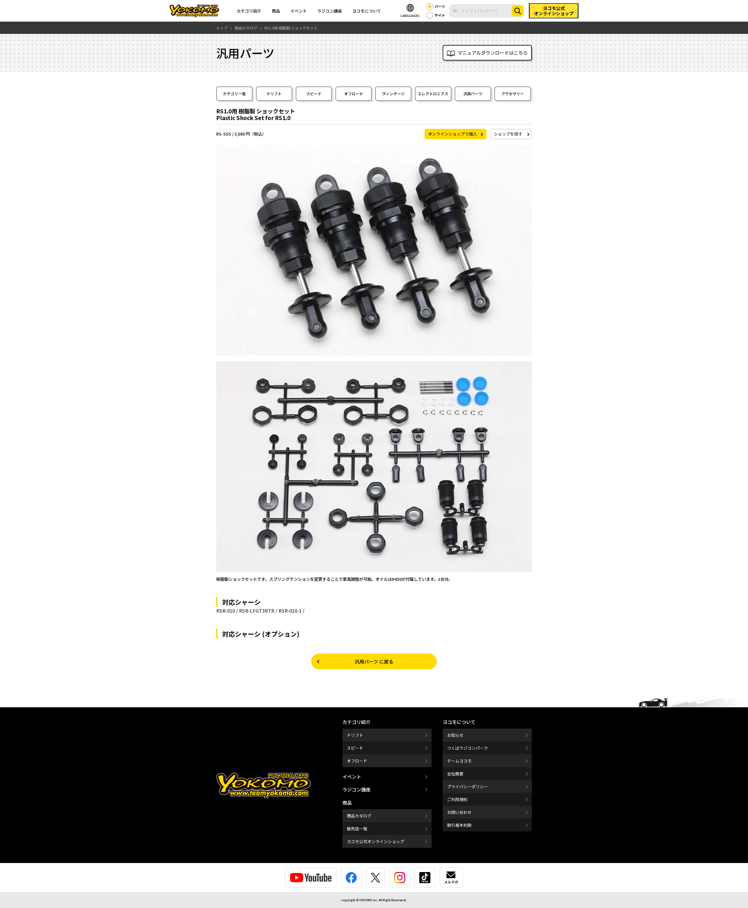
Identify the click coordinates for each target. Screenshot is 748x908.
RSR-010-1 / (291, 610)
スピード (313, 93)
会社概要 (455, 774)
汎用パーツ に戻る (374, 661)
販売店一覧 (357, 828)
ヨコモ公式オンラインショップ (375, 841)
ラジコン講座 (329, 11)
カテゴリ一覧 (234, 93)
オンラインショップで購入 (452, 134)
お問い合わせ (459, 812)
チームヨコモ (459, 761)
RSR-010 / (227, 610)
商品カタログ (359, 816)
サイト (439, 15)
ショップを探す (508, 134)
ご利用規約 (457, 799)
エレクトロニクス (433, 93)
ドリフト (274, 93)
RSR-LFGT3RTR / (258, 610)
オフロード (353, 93)
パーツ (439, 6)
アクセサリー (512, 93)
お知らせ (455, 735)
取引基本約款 (459, 825)
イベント (298, 11)
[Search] (517, 10)
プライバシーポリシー (467, 786)
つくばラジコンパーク (467, 748)
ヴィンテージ (393, 93)
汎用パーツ (472, 93)
